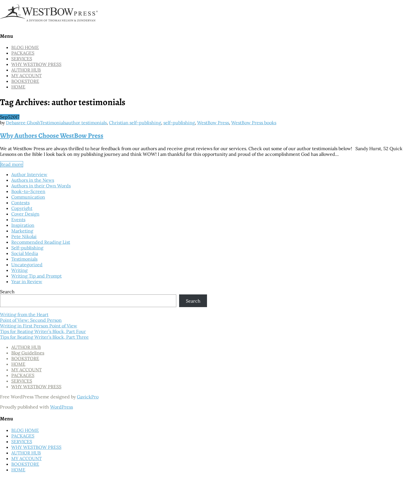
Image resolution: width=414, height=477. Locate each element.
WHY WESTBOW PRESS (36, 64)
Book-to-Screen (28, 191)
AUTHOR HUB (26, 70)
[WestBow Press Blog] (50, 24)
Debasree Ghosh (23, 122)
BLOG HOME (25, 47)
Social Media (24, 253)
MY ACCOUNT (26, 75)
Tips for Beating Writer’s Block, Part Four (43, 331)
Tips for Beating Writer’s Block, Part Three (44, 337)
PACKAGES (22, 53)
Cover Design (25, 214)
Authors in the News (32, 180)
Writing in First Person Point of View (38, 326)
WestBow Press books (253, 122)
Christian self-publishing (135, 122)
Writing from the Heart (24, 314)
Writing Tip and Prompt (36, 276)
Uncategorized (27, 264)
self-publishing (179, 122)
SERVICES (21, 58)
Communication (28, 197)
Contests (20, 202)
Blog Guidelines (27, 353)
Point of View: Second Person (31, 320)
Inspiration (22, 225)
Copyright (21, 208)
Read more (11, 164)
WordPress (61, 407)
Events (18, 219)
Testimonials (53, 122)
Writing (19, 270)
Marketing (22, 231)
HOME (18, 87)
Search (7, 291)
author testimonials (86, 122)
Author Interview (29, 174)
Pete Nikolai (24, 236)
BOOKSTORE (25, 81)
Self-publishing (27, 247)
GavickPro (88, 397)
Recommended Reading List (40, 242)
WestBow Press (213, 122)
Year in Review (26, 281)
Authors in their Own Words (41, 185)
